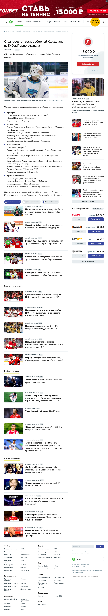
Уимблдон (57, 580)
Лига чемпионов (26, 552)
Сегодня (23, 579)
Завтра (23, 583)
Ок (100, 546)
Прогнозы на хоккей (11, 583)
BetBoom (7, 606)
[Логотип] (11, 22)
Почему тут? (79, 219)
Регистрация (96, 219)
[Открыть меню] (6, 22)
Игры (40, 602)
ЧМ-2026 (73, 22)
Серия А (23, 568)
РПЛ (22, 549)
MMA (56, 566)
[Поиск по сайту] (104, 22)
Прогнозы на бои (10, 586)
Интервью (7, 570)
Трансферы (47, 22)
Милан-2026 (58, 596)
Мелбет (23, 606)
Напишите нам (97, 559)
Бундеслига (24, 570)
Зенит (22, 609)
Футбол (7, 546)
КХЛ (66, 22)
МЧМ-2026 (57, 558)
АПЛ (22, 560)
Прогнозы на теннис (8, 590)
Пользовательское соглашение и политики (85, 577)
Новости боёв (43, 566)
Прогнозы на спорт (11, 576)
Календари (8, 555)
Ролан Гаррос (59, 583)
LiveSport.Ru (10, 31)
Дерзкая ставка (25, 589)
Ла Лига (23, 565)
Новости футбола (10, 549)
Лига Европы (25, 555)
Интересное (8, 568)
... (99, 25)
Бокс (55, 569)
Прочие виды (43, 593)
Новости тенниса (44, 577)
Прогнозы (36, 22)
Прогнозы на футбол (8, 561)
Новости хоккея (43, 549)
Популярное (8, 565)
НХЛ (80, 22)
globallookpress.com (56, 100)
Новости (57, 22)
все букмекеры (98, 209)
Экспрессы (24, 586)
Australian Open (59, 577)
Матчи (28, 22)
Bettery (7, 609)
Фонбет (7, 604)
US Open (41, 588)
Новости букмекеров (24, 600)
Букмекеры (8, 596)
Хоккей (19, 22)
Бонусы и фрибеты (10, 599)
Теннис (40, 574)
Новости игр (42, 605)
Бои (39, 563)
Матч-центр (8, 552)
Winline (22, 604)
